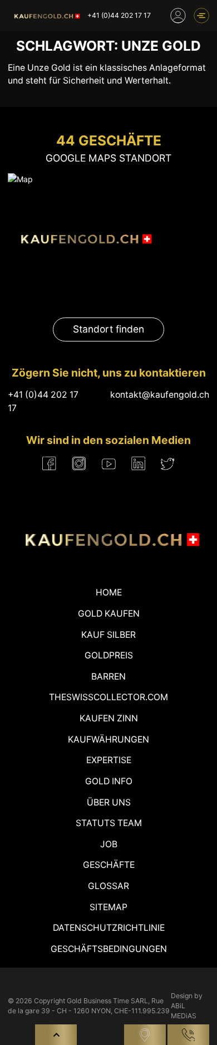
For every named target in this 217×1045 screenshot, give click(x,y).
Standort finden (108, 329)
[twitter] (168, 463)
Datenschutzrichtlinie (109, 927)
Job (108, 844)
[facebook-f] (49, 463)
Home (109, 592)
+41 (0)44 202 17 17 (119, 15)
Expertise (108, 760)
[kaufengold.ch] (45, 15)
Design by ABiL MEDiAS (187, 1006)
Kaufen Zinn (109, 718)
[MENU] (201, 15)
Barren (108, 676)
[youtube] (109, 463)
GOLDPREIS (109, 655)
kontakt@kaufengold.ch (159, 394)
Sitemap (108, 907)
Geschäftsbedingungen (109, 949)
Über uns (109, 802)
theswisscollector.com (108, 697)
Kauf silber (108, 634)
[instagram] (79, 463)
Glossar (108, 886)
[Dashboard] (178, 15)
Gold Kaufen (109, 613)
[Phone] (188, 1034)
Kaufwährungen (108, 739)
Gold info (108, 781)
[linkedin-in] (138, 463)
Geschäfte (109, 865)
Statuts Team (109, 823)
